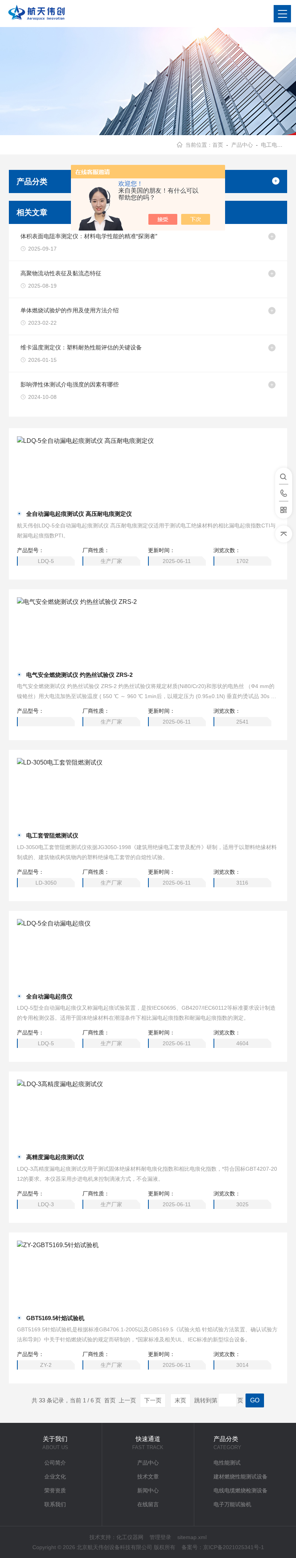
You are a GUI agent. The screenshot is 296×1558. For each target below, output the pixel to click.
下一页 (152, 1400)
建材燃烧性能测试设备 (240, 1476)
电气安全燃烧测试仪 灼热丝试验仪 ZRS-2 (79, 674)
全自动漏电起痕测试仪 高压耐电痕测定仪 (79, 513)
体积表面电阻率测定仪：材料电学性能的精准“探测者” (88, 236)
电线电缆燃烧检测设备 (240, 1490)
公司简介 (55, 1463)
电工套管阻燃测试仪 (52, 835)
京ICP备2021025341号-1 (233, 1547)
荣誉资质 (55, 1490)
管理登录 (160, 1537)
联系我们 (55, 1504)
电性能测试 (227, 1463)
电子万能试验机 (232, 1504)
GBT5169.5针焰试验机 (55, 1318)
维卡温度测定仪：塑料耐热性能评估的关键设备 (81, 347)
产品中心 (242, 145)
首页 (217, 145)
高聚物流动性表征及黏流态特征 (60, 273)
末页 (180, 1400)
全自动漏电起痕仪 (49, 996)
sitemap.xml (192, 1537)
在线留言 (148, 1504)
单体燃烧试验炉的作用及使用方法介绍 (69, 310)
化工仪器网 (129, 1537)
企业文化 (55, 1476)
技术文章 (148, 1476)
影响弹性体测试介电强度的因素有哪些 (69, 384)
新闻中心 (148, 1490)
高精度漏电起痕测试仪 (55, 1157)
